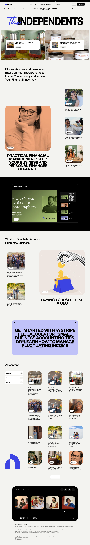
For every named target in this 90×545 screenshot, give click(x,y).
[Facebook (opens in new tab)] (69, 489)
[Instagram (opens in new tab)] (73, 489)
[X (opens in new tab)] (62, 489)
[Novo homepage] (8, 4)
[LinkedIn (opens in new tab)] (65, 489)
